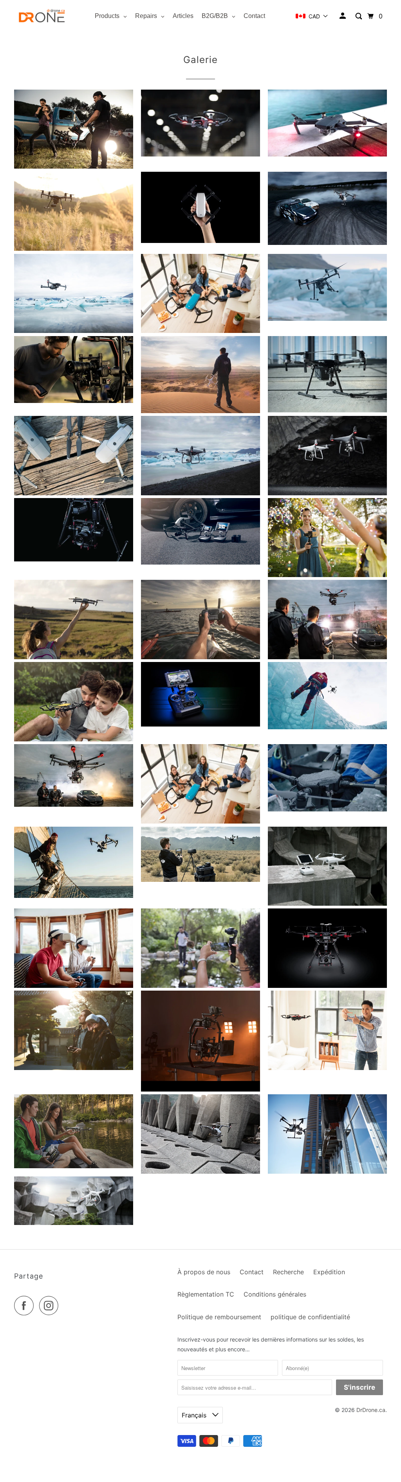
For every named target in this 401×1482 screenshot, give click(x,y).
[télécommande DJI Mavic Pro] (200, 657)
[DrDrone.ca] (42, 16)
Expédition (329, 1272)
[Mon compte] (343, 16)
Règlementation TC (205, 1294)
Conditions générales (275, 1294)
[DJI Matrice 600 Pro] (327, 657)
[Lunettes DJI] (73, 1068)
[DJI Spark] (200, 154)
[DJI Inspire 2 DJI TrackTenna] (200, 879)
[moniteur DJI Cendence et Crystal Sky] (200, 724)
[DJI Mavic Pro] (327, 154)
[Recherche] (359, 16)
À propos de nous (203, 1272)
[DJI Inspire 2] (327, 242)
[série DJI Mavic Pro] (73, 493)
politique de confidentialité (310, 1317)
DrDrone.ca (370, 1409)
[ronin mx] (73, 166)
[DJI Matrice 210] (327, 318)
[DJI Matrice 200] (327, 1171)
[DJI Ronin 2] (200, 1089)
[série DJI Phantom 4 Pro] (327, 493)
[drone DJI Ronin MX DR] (73, 559)
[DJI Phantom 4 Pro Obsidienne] (200, 493)
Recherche (288, 1272)
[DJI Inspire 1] (73, 895)
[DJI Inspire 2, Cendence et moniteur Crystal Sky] (200, 562)
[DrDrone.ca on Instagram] (51, 1305)
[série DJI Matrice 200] (73, 248)
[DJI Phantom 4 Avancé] (327, 903)
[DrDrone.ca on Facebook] (26, 1305)
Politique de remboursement (219, 1317)
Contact (252, 1272)
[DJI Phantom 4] (200, 411)
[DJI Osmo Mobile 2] (327, 575)
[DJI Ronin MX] (73, 400)
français (195, 1415)
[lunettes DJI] (73, 985)
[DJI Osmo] (200, 985)
